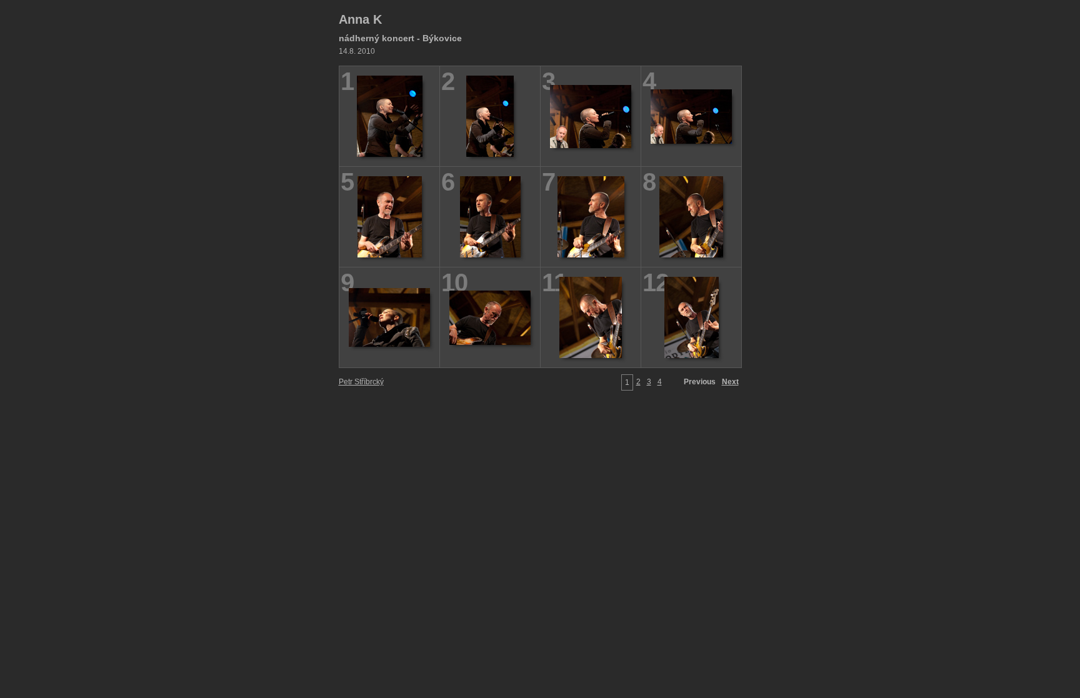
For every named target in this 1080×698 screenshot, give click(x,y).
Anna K (360, 19)
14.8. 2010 (357, 51)
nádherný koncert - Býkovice (400, 38)
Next (730, 381)
